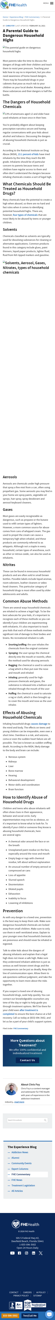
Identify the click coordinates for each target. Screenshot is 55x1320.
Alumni (15, 1157)
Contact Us (27, 1060)
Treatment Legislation (23, 1185)
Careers (27, 1292)
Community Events (22, 1163)
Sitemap (37, 1296)
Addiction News (20, 1152)
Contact (13, 1292)
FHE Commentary (20, 1028)
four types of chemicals (25, 215)
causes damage (39, 723)
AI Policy (41, 1292)
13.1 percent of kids (28, 154)
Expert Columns (20, 1169)
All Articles (17, 1191)
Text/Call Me (30, 1315)
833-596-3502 (10, 1315)
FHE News (17, 1180)
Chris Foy (10, 25)
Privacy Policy (21, 1296)
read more (19, 1102)
